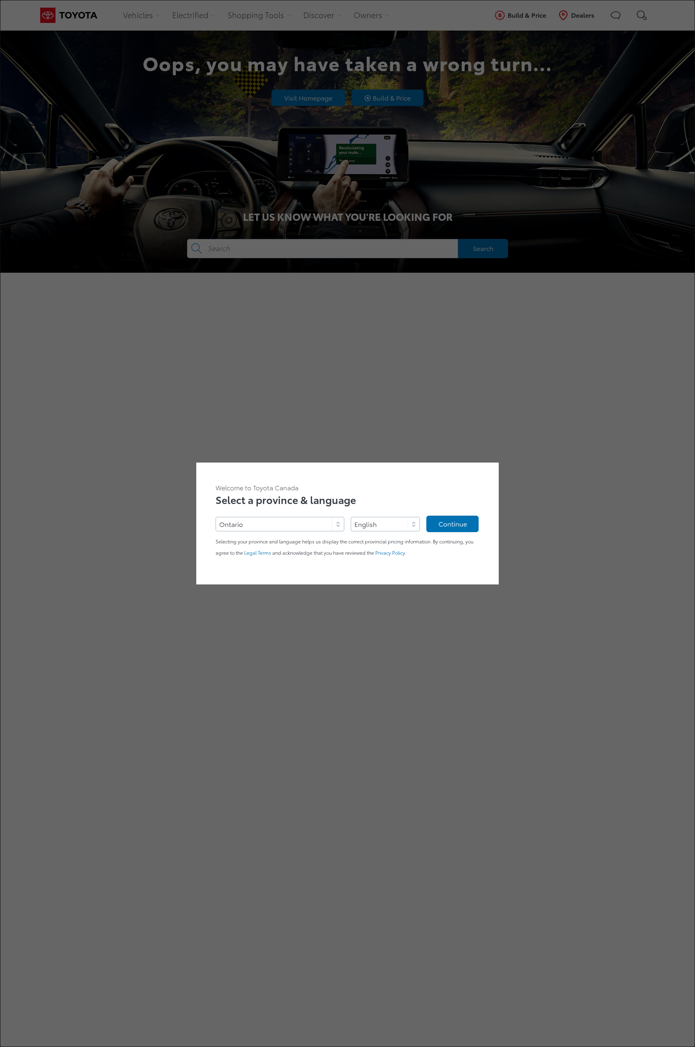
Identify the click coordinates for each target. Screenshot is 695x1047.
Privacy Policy (390, 553)
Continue (452, 524)
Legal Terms (257, 553)
